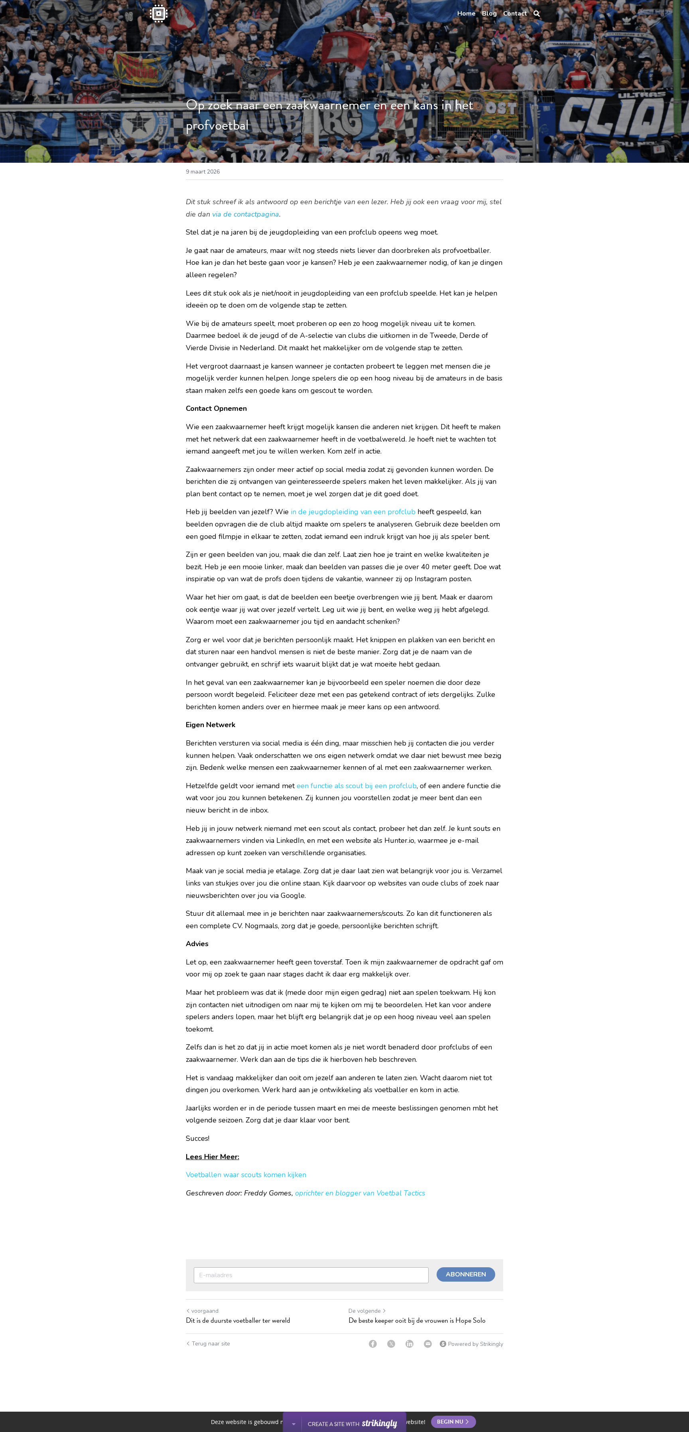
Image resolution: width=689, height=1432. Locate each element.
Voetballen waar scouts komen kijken (246, 1175)
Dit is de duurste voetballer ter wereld (238, 1320)
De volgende (364, 1311)
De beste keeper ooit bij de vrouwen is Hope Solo (417, 1320)
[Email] (428, 1344)
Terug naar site (211, 1343)
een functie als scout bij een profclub (357, 786)
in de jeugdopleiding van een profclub (353, 512)
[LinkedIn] (409, 1344)
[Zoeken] (536, 13)
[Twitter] (391, 1344)
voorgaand (205, 1311)
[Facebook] (373, 1344)
